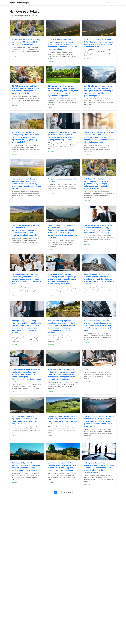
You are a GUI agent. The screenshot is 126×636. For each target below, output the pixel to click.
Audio (86, 369)
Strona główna (111, 3)
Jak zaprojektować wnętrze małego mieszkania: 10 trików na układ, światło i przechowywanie (26, 41)
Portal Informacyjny (19, 2)
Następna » (67, 492)
